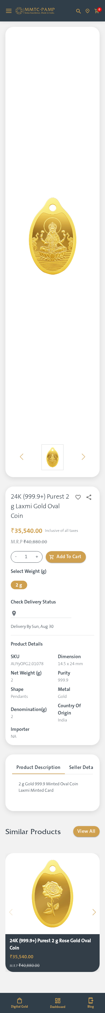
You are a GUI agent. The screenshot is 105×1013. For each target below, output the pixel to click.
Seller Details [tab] (84, 767)
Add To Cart (69, 556)
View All (86, 831)
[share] (88, 497)
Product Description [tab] (38, 767)
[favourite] (78, 497)
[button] (19, 585)
